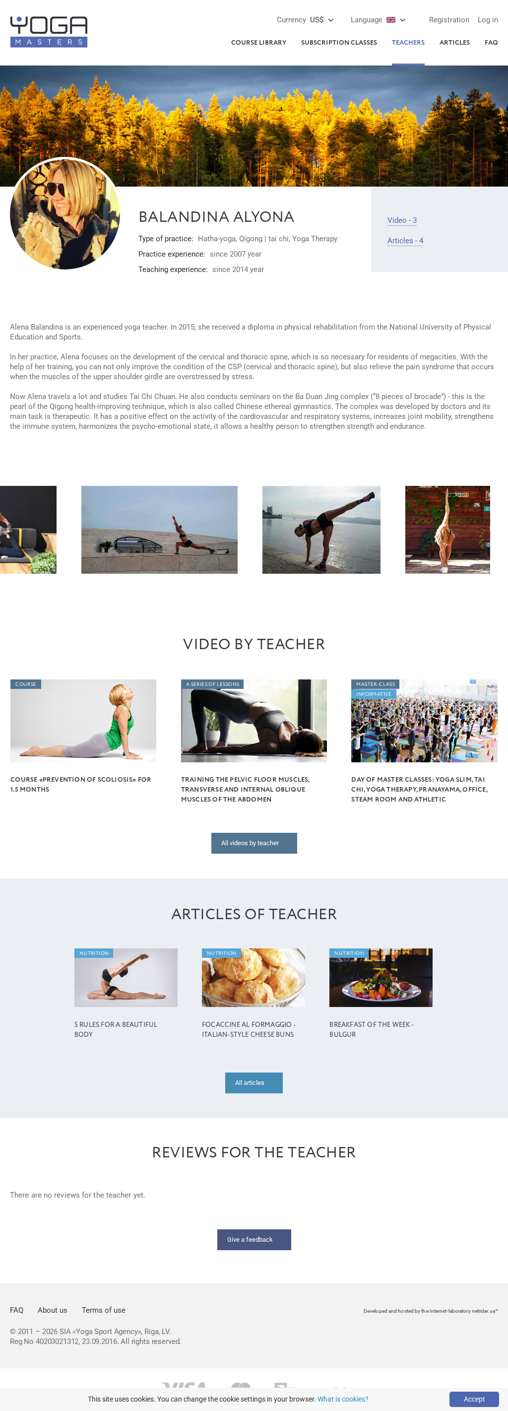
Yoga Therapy (314, 238)
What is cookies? (343, 1399)
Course (25, 684)
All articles (249, 1082)
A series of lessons (213, 684)
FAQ (491, 43)
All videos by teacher (250, 843)
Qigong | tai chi (264, 238)
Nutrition (94, 953)
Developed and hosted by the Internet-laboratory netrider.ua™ (431, 1311)
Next (490, 530)
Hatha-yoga (217, 238)
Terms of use (104, 1310)
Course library (258, 43)
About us (52, 1310)
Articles (455, 43)
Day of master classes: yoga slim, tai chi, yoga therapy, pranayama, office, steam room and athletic (419, 790)
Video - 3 (402, 220)
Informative (373, 694)
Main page (64, 84)
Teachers (408, 43)
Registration (449, 19)
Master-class (375, 684)
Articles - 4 (405, 240)
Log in (488, 19)
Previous (17, 530)
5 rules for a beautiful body (116, 1030)
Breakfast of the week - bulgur (371, 1030)
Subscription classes (339, 43)
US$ (300, 19)
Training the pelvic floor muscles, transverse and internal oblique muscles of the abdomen (245, 790)
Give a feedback (250, 1239)
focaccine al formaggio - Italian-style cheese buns (248, 1030)
